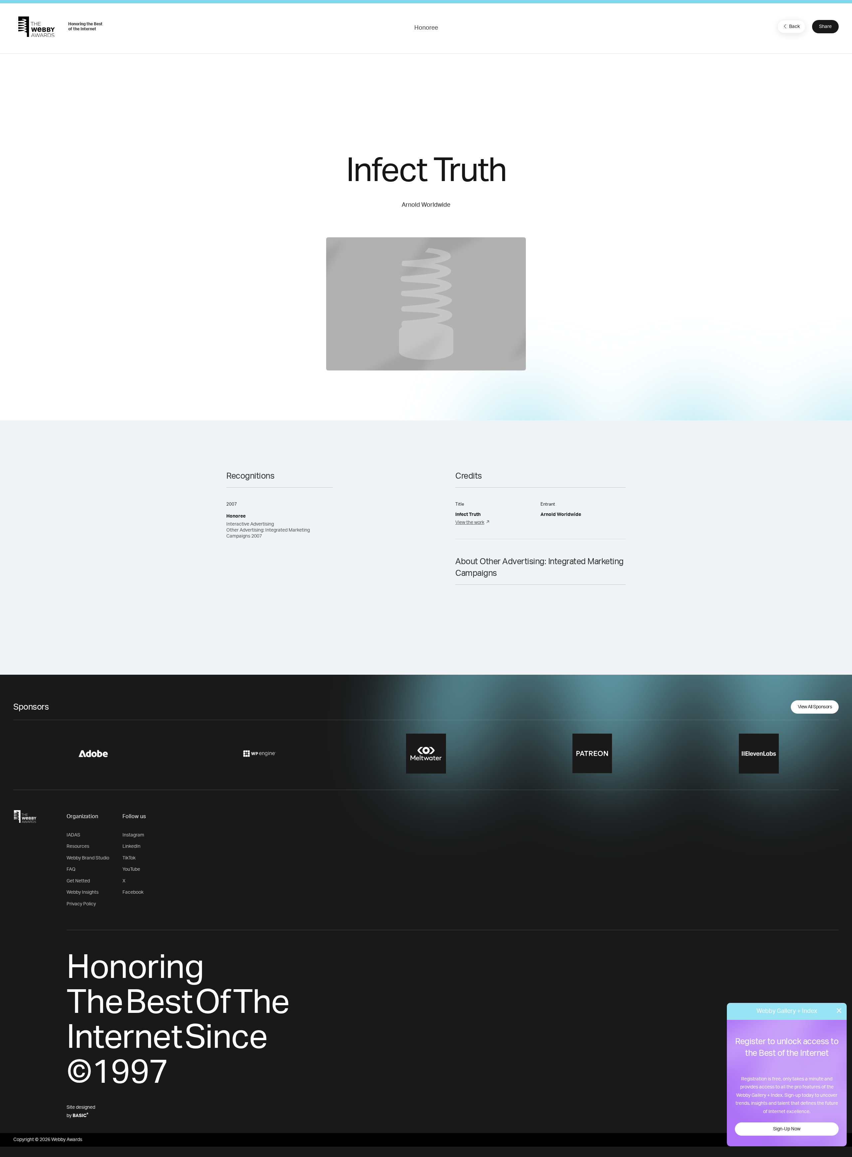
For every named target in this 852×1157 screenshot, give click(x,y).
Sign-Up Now (786, 1129)
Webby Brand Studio (88, 858)
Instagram (133, 835)
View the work (469, 522)
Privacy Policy (81, 904)
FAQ (71, 869)
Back (794, 26)
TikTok (128, 858)
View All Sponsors (815, 707)
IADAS (73, 835)
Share (825, 26)
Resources (78, 846)
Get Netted (78, 881)
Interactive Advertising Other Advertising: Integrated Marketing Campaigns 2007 (268, 530)
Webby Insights (83, 892)
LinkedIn (131, 846)
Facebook (132, 892)
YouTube (131, 869)
